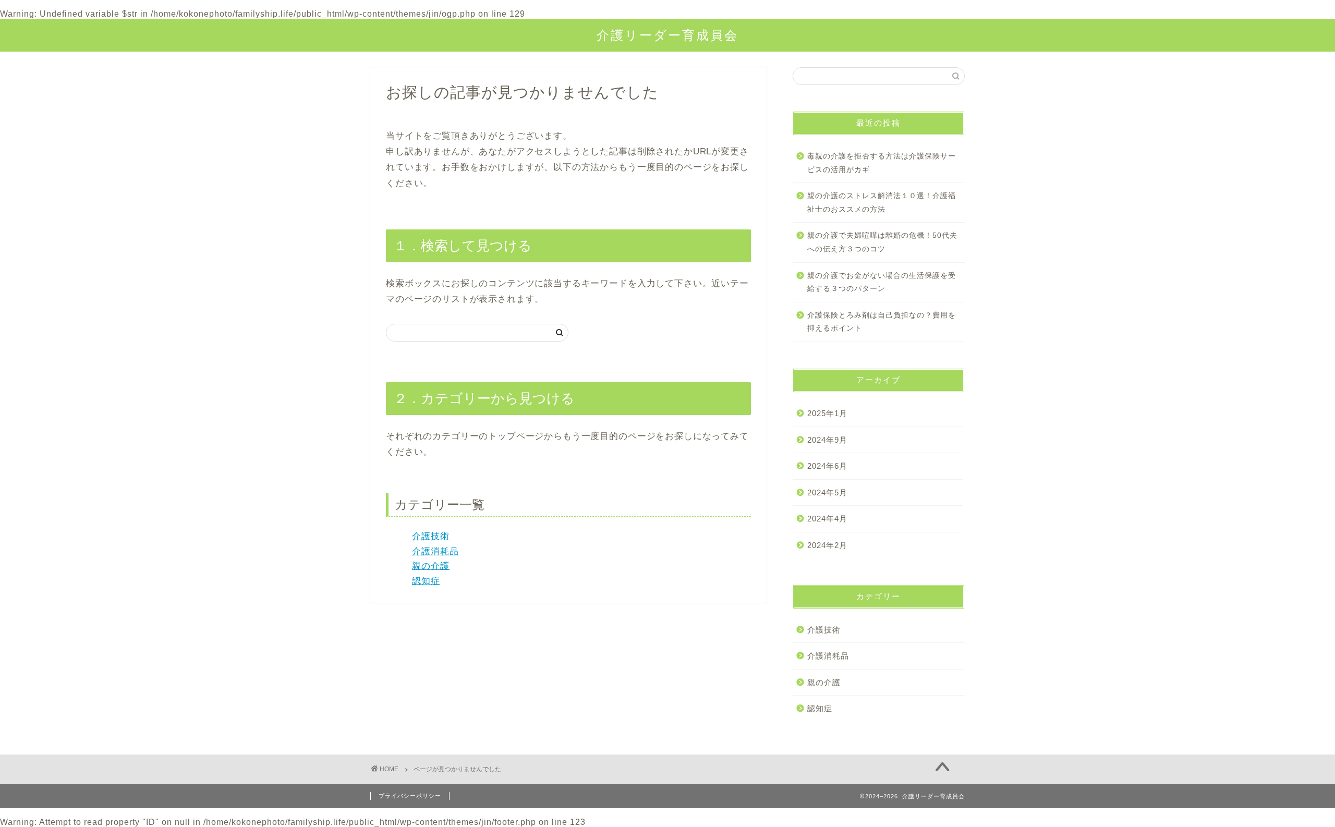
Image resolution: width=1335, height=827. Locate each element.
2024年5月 (827, 492)
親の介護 (431, 566)
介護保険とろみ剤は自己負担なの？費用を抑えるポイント (881, 322)
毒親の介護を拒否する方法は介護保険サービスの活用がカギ (881, 163)
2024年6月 (827, 465)
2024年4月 (827, 518)
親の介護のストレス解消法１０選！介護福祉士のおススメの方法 (881, 202)
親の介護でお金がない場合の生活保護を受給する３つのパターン (881, 282)
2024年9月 (827, 439)
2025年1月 (827, 413)
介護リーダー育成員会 (667, 35)
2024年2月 (827, 545)
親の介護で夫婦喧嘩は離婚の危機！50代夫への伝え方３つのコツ (882, 242)
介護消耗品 (435, 551)
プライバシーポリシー (410, 796)
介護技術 (431, 536)
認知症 (426, 581)
